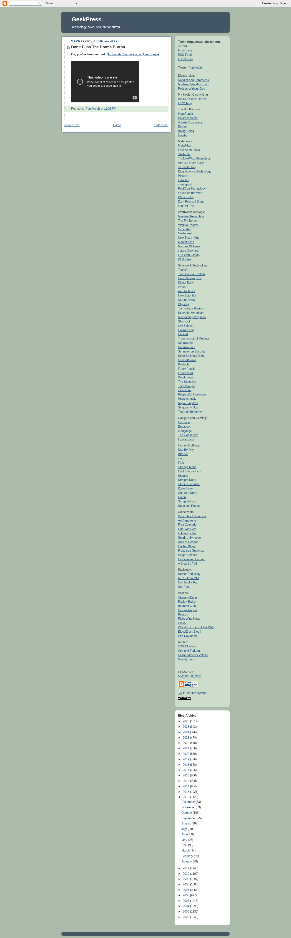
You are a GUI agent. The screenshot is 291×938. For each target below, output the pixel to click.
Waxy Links (185, 197)
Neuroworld (185, 343)
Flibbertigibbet (187, 533)
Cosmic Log (186, 330)
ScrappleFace (187, 501)
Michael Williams (189, 246)
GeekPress (86, 19)
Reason (183, 614)
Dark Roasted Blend (191, 201)
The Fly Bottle (187, 220)
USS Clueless (187, 646)
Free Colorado (187, 524)
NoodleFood (186, 80)
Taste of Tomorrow (190, 411)
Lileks (182, 623)
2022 (186, 743)
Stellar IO (184, 154)
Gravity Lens (186, 659)
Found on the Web (190, 193)
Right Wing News (189, 618)
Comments (202, 80)
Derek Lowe (185, 377)
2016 (186, 775)
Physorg (183, 304)
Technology (203, 171)
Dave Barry (185, 488)
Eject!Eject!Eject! (189, 631)
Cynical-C (184, 229)
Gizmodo (184, 422)
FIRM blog (185, 103)
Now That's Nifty (189, 237)
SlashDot (184, 321)
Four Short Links (189, 150)
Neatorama (185, 233)
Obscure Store (187, 492)
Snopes (183, 475)
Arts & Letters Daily (191, 163)
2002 (186, 917)
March (186, 850)
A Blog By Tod (187, 563)
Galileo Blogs (187, 546)
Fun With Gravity (189, 255)
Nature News (186, 300)
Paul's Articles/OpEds (192, 99)
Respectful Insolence (192, 394)
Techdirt (183, 269)
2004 (186, 906)
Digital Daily (186, 282)
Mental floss (186, 242)
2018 (186, 764)
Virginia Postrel (188, 225)
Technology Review (190, 308)
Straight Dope (187, 480)
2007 (186, 890)
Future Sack (186, 439)
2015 (186, 781)
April (184, 845)
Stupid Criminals (189, 484)
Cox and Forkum (189, 650)
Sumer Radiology (189, 573)
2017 (186, 770)
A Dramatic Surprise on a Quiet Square (133, 54)
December (188, 802)
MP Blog (202, 84)
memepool (185, 184)
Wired (182, 287)
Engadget (184, 426)
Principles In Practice (192, 516)
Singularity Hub (188, 407)
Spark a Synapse (189, 537)
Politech (183, 364)
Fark (181, 462)
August (186, 823)
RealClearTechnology (192, 188)
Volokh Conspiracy (190, 122)
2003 (186, 911)
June (185, 834)
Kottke (182, 126)
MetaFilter (184, 145)
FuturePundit (186, 368)
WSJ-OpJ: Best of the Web (196, 627)
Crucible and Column (191, 559)
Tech (200, 355)
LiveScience (186, 325)
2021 (186, 748)
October (187, 812)
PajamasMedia (188, 118)
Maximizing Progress (192, 317)
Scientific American (190, 312)
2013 (186, 791)
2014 (186, 786)
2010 (186, 873)
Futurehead (185, 373)
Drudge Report (187, 610)
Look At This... (187, 206)
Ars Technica (186, 291)
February (187, 856)
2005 (186, 901)
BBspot (183, 454)
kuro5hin (183, 180)
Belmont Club (187, 606)
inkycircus (184, 390)
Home (117, 125)
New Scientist (187, 295)
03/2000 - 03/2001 (190, 676)
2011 (186, 868)
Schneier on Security (192, 351)
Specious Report (189, 505)
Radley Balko (187, 601)
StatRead (184, 586)
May (184, 840)
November (188, 807)
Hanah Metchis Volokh (193, 655)
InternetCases (187, 360)
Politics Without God (191, 88)
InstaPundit (185, 113)
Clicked (183, 334)
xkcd (181, 458)
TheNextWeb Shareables (194, 158)
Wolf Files (184, 259)
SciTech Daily (187, 167)
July (184, 829)
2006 (186, 895)
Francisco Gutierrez (191, 550)
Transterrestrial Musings (194, 338)
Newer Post (72, 125)
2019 (186, 759)
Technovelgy (186, 386)
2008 (186, 884)
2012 (186, 797)
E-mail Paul (185, 59)
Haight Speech (187, 555)
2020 (186, 753)
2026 (186, 721)
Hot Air (182, 135)
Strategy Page (187, 597)
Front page (185, 50)
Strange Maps (187, 467)
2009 (186, 879)
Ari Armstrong (187, 520)
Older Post (161, 125)
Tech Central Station (191, 274)
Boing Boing (186, 131)
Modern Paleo (187, 84)
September (189, 818)
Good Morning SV (189, 278)
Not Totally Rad (188, 582)
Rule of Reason (188, 542)
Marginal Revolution (191, 216)
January (187, 861)
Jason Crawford (188, 250)
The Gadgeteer (188, 435)
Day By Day (186, 449)
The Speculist (187, 381)
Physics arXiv (187, 399)
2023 (186, 737)
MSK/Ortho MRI (188, 578)
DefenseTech (186, 347)
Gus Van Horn (187, 529)
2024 (186, 732)
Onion (182, 497)
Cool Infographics (189, 471)
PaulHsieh (195, 67)
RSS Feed (185, 54)
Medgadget (185, 431)
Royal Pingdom (188, 403)
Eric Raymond (187, 636)
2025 (186, 726)
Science (190, 171)
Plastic (182, 175)
